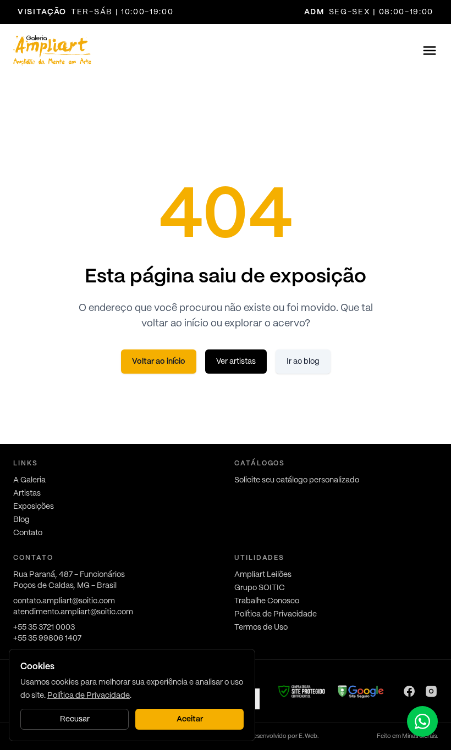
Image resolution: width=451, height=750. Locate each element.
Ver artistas (236, 361)
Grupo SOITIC (259, 588)
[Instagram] (431, 691)
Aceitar (190, 719)
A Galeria (29, 480)
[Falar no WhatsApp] (422, 721)
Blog (21, 520)
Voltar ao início (158, 361)
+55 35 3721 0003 (44, 627)
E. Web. (308, 736)
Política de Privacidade (275, 614)
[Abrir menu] (429, 50)
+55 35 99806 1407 (47, 638)
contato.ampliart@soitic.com (64, 601)
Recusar (75, 719)
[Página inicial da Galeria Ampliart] (52, 50)
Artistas (27, 493)
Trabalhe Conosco (266, 601)
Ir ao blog (303, 361)
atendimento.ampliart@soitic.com (73, 612)
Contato (27, 533)
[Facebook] (409, 691)
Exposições (33, 506)
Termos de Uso (261, 627)
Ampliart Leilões (263, 575)
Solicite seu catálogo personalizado (296, 480)
